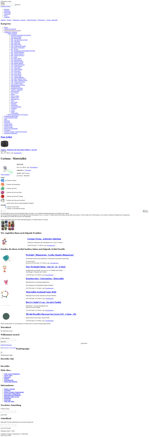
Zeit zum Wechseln (16, 36)
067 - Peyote (14, 49)
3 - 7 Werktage (27, 170)
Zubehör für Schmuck (10, 29)
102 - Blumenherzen (16, 60)
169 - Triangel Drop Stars (18, 82)
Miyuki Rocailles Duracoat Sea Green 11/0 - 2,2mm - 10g (51, 314)
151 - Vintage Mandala (17, 77)
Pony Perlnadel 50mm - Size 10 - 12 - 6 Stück (46, 267)
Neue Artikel (6, 137)
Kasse (5, 15)
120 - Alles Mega (15, 71)
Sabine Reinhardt (31, 20)
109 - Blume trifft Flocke (18, 64)
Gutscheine (7, 130)
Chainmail (14, 108)
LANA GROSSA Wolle (10, 117)
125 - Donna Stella (16, 75)
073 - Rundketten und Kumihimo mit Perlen (23, 50)
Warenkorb (7, 11)
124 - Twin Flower (16, 74)
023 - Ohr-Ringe (15, 41)
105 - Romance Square (17, 61)
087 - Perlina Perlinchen (17, 52)
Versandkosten (18, 153)
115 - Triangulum (15, 68)
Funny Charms (15, 96)
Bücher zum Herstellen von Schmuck (18, 114)
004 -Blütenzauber (16, 38)
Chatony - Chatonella (17, 89)
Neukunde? (7, 14)
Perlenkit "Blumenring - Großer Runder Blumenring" (50, 255)
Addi (5, 119)
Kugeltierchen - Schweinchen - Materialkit (45, 278)
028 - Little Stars (15, 43)
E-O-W (13, 110)
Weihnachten (41, 20)
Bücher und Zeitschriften (11, 128)
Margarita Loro (15, 99)
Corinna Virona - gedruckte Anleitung (44, 239)
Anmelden (7, 17)
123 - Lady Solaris (16, 72)
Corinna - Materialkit (52, 20)
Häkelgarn (7, 121)
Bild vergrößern (5, 174)
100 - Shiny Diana (16, 58)
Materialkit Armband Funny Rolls (41, 292)
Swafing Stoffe (8, 124)
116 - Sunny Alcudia (16, 69)
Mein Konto (7, 12)
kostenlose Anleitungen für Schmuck (21, 35)
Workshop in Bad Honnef (11, 116)
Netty (12, 100)
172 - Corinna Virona (17, 83)
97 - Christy (14, 57)
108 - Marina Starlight (17, 63)
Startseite (6, 9)
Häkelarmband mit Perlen (18, 85)
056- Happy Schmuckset (17, 47)
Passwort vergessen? (6, 345)
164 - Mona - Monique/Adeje (19, 80)
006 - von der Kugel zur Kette (19, 40)
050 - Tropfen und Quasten (18, 46)
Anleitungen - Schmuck (19, 20)
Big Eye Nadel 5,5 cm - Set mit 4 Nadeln (43, 302)
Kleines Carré (15, 97)
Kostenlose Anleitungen (10, 133)
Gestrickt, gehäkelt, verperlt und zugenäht (15, 131)
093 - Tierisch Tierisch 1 (17, 54)
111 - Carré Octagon (16, 66)
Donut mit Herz (15, 91)
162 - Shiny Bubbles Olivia (18, 79)
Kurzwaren (7, 122)
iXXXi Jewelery (8, 127)
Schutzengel (14, 105)
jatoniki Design (8, 125)
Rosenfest (13, 103)
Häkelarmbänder (15, 86)
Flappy (13, 94)
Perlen (6, 27)
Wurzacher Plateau (16, 107)
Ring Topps (14, 102)
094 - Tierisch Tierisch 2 (17, 55)
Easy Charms (14, 93)
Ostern (13, 111)
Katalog (9, 20)
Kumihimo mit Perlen (17, 88)
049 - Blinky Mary (16, 44)
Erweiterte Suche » (6, 6)
